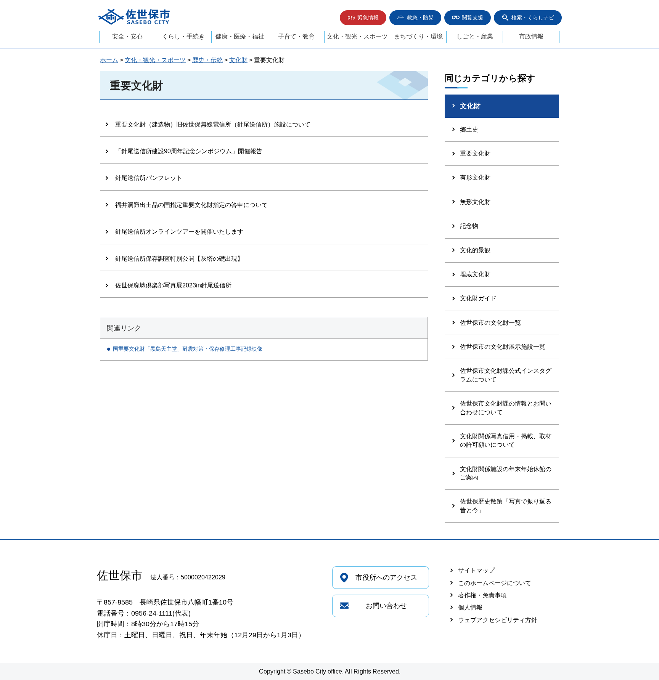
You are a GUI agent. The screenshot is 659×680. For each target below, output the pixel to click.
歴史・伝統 (207, 60)
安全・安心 (127, 36)
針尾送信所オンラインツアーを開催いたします (179, 231)
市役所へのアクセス (386, 577)
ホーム (109, 60)
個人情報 (470, 607)
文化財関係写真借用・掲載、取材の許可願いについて (505, 440)
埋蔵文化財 (475, 274)
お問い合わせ (386, 605)
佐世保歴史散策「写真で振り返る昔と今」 (505, 505)
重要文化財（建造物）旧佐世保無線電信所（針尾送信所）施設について (212, 124)
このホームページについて (494, 583)
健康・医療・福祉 (239, 36)
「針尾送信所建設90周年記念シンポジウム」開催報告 (188, 151)
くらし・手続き (183, 36)
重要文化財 (475, 153)
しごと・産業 (474, 36)
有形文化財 (475, 177)
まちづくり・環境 (418, 36)
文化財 (238, 60)
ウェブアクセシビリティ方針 (497, 620)
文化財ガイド (478, 298)
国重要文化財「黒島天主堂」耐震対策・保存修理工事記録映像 (187, 349)
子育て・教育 (296, 36)
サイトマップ (476, 570)
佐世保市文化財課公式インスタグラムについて (505, 374)
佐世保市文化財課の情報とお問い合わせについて (505, 407)
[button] (363, 17)
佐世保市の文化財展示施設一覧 (502, 346)
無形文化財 (475, 202)
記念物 (469, 226)
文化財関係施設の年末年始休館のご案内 (505, 473)
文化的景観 (475, 250)
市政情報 (531, 36)
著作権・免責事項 (482, 595)
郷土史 (469, 129)
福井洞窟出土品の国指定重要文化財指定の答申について (191, 205)
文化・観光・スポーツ (357, 36)
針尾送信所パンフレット (148, 178)
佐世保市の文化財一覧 (490, 322)
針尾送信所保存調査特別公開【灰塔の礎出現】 (179, 258)
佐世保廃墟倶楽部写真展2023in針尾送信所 (173, 285)
